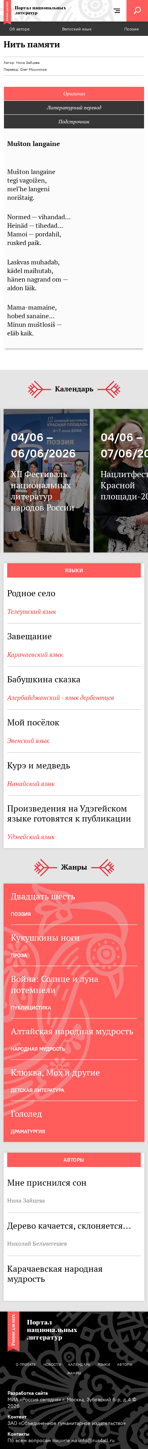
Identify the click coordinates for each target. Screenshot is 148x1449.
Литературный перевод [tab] (74, 107)
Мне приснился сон (47, 1182)
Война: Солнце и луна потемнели (54, 984)
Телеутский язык (31, 611)
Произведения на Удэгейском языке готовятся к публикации (69, 813)
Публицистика (31, 1008)
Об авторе (19, 29)
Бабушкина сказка (43, 679)
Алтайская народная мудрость (72, 1031)
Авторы (74, 1160)
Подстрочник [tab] (74, 121)
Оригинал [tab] (74, 93)
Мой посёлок (33, 722)
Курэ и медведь (38, 765)
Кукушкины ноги (45, 937)
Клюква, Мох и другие (55, 1072)
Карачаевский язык (35, 654)
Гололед (26, 1113)
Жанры (74, 867)
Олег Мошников (33, 69)
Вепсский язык (77, 29)
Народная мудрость (38, 1049)
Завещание (29, 636)
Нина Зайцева (28, 62)
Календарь (74, 389)
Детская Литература (37, 1090)
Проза (19, 955)
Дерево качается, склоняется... (69, 1225)
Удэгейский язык (31, 837)
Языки (74, 570)
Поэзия (131, 29)
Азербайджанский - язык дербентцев (60, 697)
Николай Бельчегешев (37, 1243)
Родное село (31, 593)
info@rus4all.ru (96, 1440)
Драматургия (28, 1131)
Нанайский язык (31, 784)
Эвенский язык (28, 741)
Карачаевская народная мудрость (55, 1273)
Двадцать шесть (43, 896)
